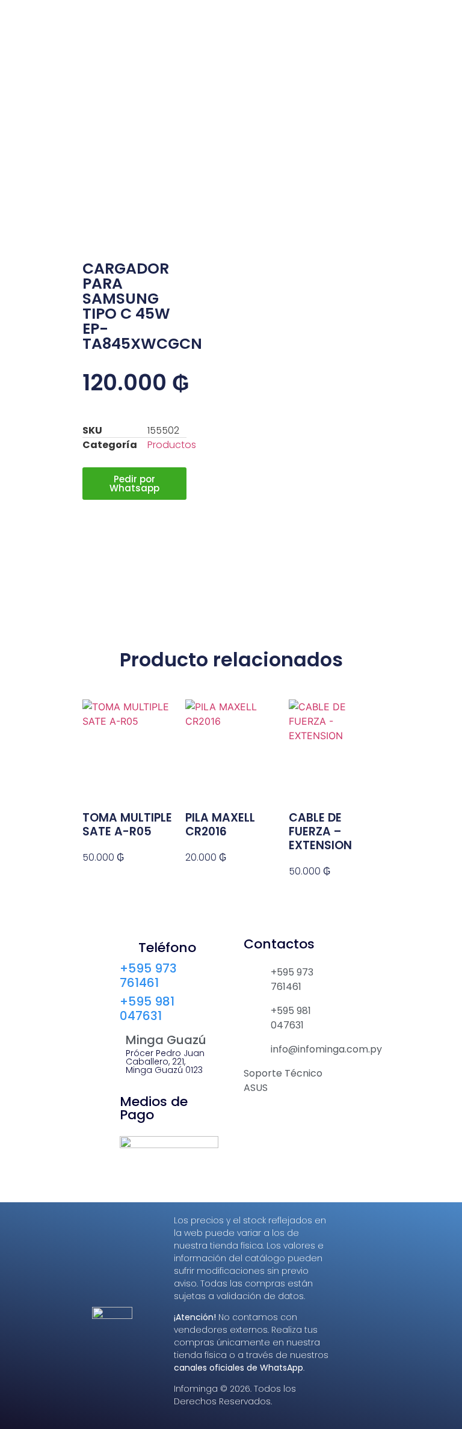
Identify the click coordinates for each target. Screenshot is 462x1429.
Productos (171, 445)
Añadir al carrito (117, 879)
